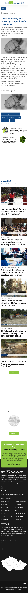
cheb (3, 114)
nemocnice (11, 117)
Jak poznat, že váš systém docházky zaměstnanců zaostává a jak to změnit (13, 272)
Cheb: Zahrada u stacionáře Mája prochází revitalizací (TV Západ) (13, 364)
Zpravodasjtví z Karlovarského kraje (9, 183)
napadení (9, 114)
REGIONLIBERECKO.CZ (6, 516)
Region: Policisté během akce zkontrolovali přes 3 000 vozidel (18, 132)
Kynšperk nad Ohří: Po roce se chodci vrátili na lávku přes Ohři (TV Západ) (13, 211)
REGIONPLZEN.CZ (5, 501)
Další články (14, 372)
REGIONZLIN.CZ (18, 510)
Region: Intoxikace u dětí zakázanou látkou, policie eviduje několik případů (8, 141)
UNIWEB (17, 531)
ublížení (4, 117)
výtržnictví (17, 114)
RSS (23, 494)
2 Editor (6, 13)
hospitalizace (5, 120)
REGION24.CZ (18, 519)
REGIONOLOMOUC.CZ (20, 513)
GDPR (25, 583)
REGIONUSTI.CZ (5, 513)
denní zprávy (9, 477)
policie (12, 120)
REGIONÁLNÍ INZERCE (14, 464)
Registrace (12, 494)
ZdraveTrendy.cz (4, 542)
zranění (18, 117)
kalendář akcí (15, 479)
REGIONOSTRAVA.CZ (19, 516)
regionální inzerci (4, 483)
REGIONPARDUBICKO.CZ (20, 501)
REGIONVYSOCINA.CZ (20, 504)
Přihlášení (7, 494)
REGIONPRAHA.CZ (5, 510)
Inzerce (2, 494)
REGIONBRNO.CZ (19, 507)
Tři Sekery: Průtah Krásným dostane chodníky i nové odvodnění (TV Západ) (13, 333)
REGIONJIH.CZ (4, 507)
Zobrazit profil (14, 433)
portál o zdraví (11, 540)
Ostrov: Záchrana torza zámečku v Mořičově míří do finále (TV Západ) (13, 303)
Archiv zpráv (18, 494)
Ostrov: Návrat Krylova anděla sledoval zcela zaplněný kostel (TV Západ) (13, 242)
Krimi (3, 8)
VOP (13, 584)
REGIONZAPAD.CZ (5, 504)
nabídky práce (22, 479)
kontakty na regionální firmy (6, 479)
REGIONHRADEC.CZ (5, 519)
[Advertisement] (14, 162)
